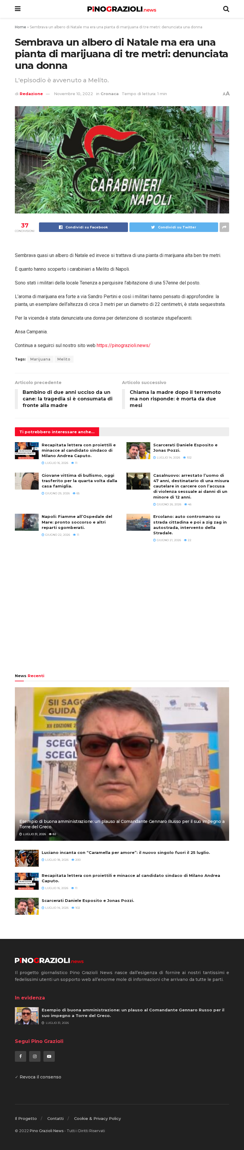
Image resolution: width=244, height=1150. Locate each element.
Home (20, 27)
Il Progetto (26, 1118)
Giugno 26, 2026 (168, 504)
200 (77, 860)
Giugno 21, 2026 (168, 540)
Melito (64, 359)
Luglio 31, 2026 (34, 834)
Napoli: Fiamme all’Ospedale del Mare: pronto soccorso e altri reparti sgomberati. (77, 522)
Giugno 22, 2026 (57, 535)
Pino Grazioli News (46, 1131)
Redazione (31, 93)
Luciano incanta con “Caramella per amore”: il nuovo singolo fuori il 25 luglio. (126, 852)
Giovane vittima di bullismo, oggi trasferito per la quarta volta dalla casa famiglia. (79, 480)
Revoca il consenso (40, 1077)
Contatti (55, 1118)
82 (54, 834)
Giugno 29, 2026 (57, 493)
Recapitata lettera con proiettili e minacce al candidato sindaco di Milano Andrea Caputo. (79, 450)
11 (75, 463)
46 (189, 504)
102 (189, 457)
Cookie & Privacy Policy (97, 1118)
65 (77, 493)
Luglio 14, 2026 (168, 457)
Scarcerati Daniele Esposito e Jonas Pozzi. (88, 900)
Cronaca (110, 93)
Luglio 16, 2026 (56, 463)
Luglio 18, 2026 (56, 860)
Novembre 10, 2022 (73, 93)
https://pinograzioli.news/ (124, 345)
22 (189, 540)
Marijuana (40, 359)
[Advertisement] (122, 610)
